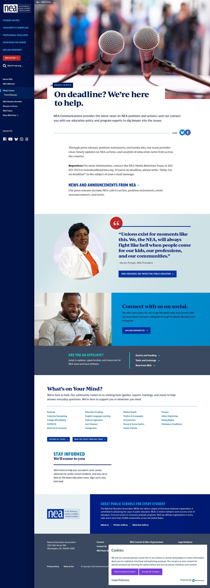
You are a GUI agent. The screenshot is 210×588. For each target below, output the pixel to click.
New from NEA (144, 365)
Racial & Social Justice (133, 424)
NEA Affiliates (9, 84)
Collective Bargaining (57, 416)
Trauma (165, 412)
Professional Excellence (15, 35)
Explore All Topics (57, 439)
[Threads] (27, 139)
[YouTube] (10, 140)
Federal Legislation (94, 420)
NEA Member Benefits (12, 102)
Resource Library (10, 106)
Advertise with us (140, 525)
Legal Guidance (185, 542)
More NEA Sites (9, 115)
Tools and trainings (146, 360)
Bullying (51, 412)
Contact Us (7, 131)
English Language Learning (97, 416)
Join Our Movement (12, 50)
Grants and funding (146, 355)
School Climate (130, 428)
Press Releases (10, 95)
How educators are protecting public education (146, 274)
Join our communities (135, 330)
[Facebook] (5, 139)
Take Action (10, 58)
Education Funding (94, 412)
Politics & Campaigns (133, 416)
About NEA (7, 79)
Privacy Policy (53, 566)
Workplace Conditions (172, 424)
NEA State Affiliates (106, 551)
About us (105, 525)
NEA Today (7, 111)
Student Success (11, 20)
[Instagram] (21, 139)
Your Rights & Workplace (16, 28)
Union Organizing (170, 416)
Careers (100, 542)
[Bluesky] (16, 140)
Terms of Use (69, 566)
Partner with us (120, 525)
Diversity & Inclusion (57, 428)
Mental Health (129, 412)
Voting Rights (168, 420)
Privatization (129, 420)
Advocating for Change (14, 42)
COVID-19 (51, 424)
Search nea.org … (15, 66)
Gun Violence (91, 424)
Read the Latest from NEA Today (88, 439)
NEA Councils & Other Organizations (146, 542)
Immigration (91, 428)
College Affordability (56, 420)
